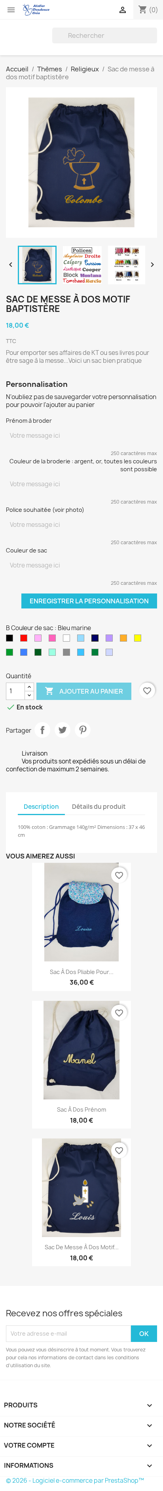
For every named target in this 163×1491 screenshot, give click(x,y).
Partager (42, 730)
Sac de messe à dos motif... (82, 1247)
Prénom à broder (29, 420)
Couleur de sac (26, 550)
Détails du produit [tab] (99, 806)
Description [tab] (41, 806)
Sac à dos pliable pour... (82, 972)
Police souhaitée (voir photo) (45, 509)
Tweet (62, 730)
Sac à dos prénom (81, 1109)
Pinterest (83, 730)
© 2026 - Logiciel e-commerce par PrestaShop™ (75, 1480)
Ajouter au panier (84, 691)
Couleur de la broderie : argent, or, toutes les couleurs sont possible (83, 465)
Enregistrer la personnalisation (89, 601)
